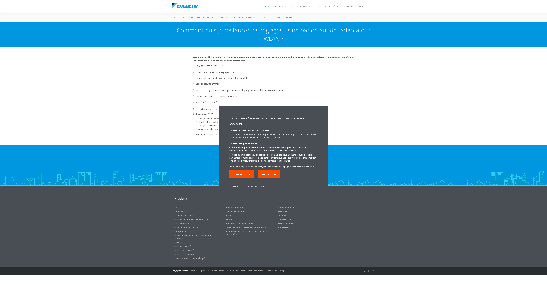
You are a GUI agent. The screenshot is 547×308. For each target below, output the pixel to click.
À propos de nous (286, 207)
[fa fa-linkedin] (364, 271)
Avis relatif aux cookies (218, 271)
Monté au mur (181, 211)
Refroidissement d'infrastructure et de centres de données (247, 233)
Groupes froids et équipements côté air (192, 219)
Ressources (283, 211)
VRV (176, 207)
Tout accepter (241, 174)
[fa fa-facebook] (355, 271)
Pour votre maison (234, 207)
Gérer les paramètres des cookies (249, 186)
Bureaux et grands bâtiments (239, 223)
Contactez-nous (285, 219)
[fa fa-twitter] (359, 271)
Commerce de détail (235, 211)
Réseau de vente (285, 223)
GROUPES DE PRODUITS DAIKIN (212, 17)
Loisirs (229, 219)
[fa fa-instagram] (373, 271)
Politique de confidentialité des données (247, 271)
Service (265, 17)
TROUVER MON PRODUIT (244, 17)
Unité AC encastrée (183, 246)
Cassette (178, 242)
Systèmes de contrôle (184, 215)
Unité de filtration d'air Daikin (187, 227)
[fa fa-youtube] (368, 271)
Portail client (283, 227)
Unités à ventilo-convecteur (187, 254)
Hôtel (228, 215)
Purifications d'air (182, 223)
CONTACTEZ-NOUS (283, 17)
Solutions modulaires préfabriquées (190, 258)
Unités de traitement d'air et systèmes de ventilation (193, 237)
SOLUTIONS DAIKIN (183, 17)
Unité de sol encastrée (184, 250)
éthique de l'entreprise (278, 271)
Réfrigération (180, 231)
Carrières (282, 215)
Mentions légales (197, 271)
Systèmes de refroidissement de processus (246, 227)
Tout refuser (269, 174)
